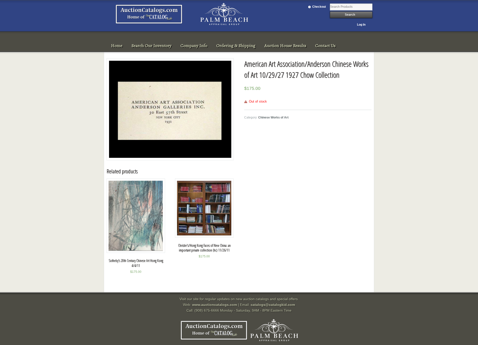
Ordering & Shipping (235, 46)
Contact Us (325, 46)
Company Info (193, 46)
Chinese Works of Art (273, 117)
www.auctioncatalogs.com (214, 305)
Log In (361, 24)
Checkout (319, 6)
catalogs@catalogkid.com (273, 305)
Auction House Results (285, 46)
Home (116, 46)
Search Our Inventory (151, 46)
